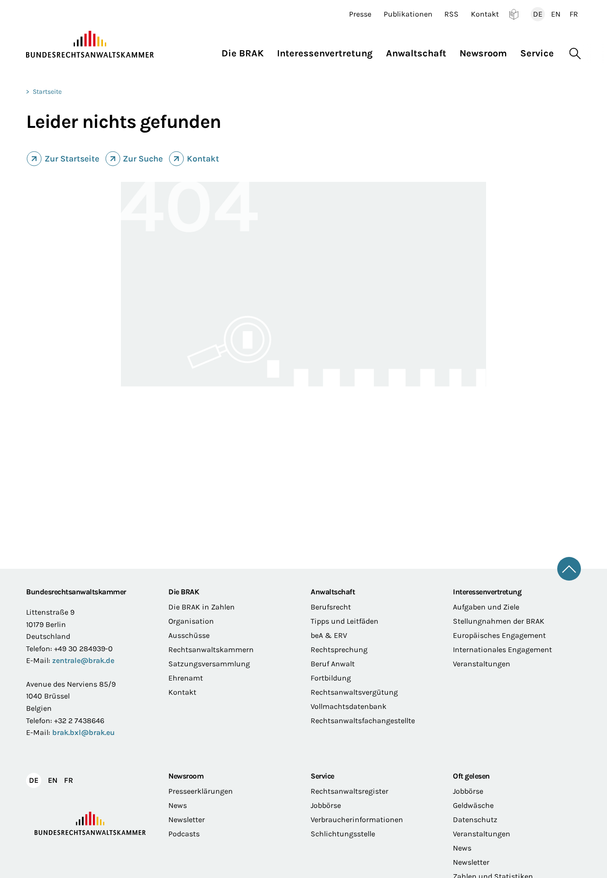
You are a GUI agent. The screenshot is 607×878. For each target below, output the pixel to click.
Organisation (191, 621)
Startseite (47, 92)
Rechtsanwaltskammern (211, 649)
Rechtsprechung (339, 649)
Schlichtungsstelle (343, 833)
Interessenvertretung (487, 591)
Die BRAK (183, 591)
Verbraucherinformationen (357, 819)
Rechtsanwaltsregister (349, 791)
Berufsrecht (331, 606)
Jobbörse (326, 805)
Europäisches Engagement (499, 635)
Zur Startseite (72, 158)
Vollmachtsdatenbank (348, 706)
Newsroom (185, 775)
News (177, 805)
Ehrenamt (185, 677)
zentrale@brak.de (83, 660)
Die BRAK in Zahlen (201, 606)
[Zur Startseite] (90, 44)
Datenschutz (475, 819)
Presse (360, 14)
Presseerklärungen (200, 791)
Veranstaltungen (481, 663)
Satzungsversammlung (209, 663)
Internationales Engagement (502, 649)
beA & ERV (329, 635)
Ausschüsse (189, 635)
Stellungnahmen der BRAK (498, 621)
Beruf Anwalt (333, 663)
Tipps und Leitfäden (344, 621)
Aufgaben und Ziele (486, 606)
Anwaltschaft (333, 591)
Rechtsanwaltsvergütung (354, 692)
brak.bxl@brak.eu (83, 732)
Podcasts (184, 833)
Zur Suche (143, 158)
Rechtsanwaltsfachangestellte (363, 720)
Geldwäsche (473, 805)
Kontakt (485, 14)
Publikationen (408, 14)
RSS (451, 14)
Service (322, 775)
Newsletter (186, 819)
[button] (245, 51)
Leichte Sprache (514, 14)
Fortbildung (331, 677)
